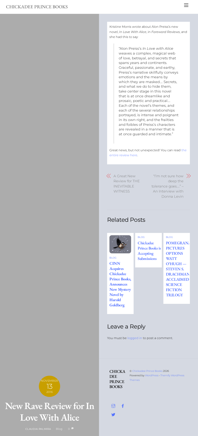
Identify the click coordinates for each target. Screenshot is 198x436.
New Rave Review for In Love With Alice (49, 411)
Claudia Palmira (38, 428)
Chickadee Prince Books (147, 370)
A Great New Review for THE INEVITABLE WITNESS (127, 183)
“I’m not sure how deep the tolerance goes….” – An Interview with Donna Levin (167, 186)
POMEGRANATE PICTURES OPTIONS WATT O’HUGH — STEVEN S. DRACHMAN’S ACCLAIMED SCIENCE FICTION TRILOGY (180, 268)
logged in (134, 338)
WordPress (151, 375)
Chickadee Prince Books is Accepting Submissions (149, 250)
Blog (59, 429)
